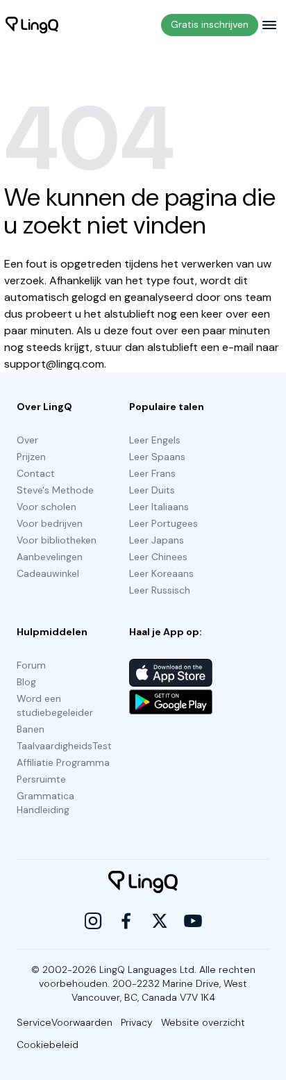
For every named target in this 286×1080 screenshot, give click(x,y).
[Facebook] (126, 921)
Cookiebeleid (47, 1044)
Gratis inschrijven (210, 24)
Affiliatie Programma (63, 762)
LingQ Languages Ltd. (147, 969)
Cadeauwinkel (48, 573)
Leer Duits (152, 490)
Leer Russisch (159, 590)
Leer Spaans (157, 456)
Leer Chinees (158, 556)
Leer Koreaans (161, 573)
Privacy (137, 1022)
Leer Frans (152, 473)
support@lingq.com (54, 364)
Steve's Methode (55, 490)
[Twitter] (159, 921)
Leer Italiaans (159, 506)
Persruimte (41, 779)
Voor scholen (46, 506)
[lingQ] (32, 25)
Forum (31, 665)
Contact (36, 473)
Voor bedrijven (50, 523)
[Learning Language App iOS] (170, 673)
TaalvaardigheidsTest (64, 745)
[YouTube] (193, 921)
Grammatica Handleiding (45, 802)
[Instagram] (93, 921)
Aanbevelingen (50, 556)
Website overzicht (203, 1022)
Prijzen (31, 456)
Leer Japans (156, 540)
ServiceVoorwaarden (64, 1022)
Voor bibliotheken (56, 540)
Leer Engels (154, 440)
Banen (30, 729)
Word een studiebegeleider (55, 705)
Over (27, 440)
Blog (26, 682)
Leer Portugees (163, 523)
